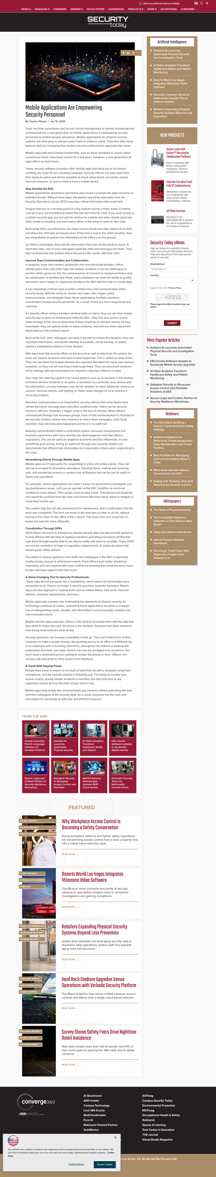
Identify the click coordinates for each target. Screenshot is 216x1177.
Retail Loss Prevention (32, 926)
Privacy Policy (175, 288)
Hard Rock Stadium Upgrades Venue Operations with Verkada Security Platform (99, 983)
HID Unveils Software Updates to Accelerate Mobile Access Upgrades (122, 747)
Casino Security (28, 873)
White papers (95, 9)
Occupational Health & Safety (161, 1115)
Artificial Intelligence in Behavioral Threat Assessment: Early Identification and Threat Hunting (173, 442)
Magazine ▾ (42, 9)
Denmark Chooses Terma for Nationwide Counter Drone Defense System (122, 784)
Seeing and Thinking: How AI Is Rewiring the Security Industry (173, 483)
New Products (172, 135)
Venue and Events (29, 978)
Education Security (30, 1031)
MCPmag (148, 1110)
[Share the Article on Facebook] (122, 53)
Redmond (148, 1120)
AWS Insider (91, 1100)
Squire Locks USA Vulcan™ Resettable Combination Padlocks (178, 153)
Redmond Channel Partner (101, 1125)
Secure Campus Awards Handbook (169, 541)
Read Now (68, 854)
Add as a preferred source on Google (161, 3)
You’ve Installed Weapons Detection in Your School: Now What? (173, 521)
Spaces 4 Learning (154, 1125)
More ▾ (152, 9)
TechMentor (91, 1130)
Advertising (168, 9)
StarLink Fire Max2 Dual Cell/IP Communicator (179, 183)
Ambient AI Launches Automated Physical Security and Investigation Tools (64, 749)
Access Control (28, 821)
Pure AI (88, 1120)
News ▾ (26, 9)
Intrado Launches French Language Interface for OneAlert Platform (35, 746)
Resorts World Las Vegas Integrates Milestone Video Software (92, 877)
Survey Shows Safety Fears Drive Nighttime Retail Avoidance (99, 1035)
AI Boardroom (93, 1096)
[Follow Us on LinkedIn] (196, 3)
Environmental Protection (158, 1105)
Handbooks (116, 9)
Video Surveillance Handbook (172, 532)
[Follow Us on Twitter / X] (201, 3)
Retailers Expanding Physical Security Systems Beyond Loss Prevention (94, 930)
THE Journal (150, 1135)
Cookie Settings (76, 1164)
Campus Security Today (157, 1100)
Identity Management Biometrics (38, 834)
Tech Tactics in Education (158, 1130)
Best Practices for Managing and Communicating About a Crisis (172, 459)
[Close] (115, 1137)
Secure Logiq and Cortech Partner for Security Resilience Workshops (35, 783)
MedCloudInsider (95, 1115)
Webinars (59, 9)
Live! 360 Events (94, 1110)
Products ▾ (135, 9)
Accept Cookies (105, 1164)
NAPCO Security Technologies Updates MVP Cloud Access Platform (92, 784)
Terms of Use (127, 1159)
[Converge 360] (36, 1102)
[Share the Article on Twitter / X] (133, 53)
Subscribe (188, 9)
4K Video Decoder (175, 211)
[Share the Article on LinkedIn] (128, 53)
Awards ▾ (76, 9)
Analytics (25, 886)
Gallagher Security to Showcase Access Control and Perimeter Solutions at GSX (65, 784)
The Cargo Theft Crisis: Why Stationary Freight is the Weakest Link (171, 554)
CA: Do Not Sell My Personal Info (157, 1159)
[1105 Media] (31, 1114)
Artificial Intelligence (32, 880)
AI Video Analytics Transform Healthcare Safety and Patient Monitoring (93, 747)
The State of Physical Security (172, 510)
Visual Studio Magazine (157, 1139)
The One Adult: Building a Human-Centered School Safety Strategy (174, 426)
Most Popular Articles (163, 340)
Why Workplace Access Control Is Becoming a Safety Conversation (91, 825)
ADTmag (147, 1096)
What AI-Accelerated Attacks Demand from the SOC (171, 471)
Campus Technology (97, 1105)
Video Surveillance (30, 985)
